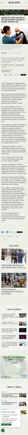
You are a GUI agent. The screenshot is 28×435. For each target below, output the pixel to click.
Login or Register (6, 424)
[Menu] (1, 2)
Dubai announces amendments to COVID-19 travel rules (12, 291)
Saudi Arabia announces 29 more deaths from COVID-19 (13, 266)
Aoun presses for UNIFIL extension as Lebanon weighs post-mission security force (10, 316)
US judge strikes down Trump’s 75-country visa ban (10, 322)
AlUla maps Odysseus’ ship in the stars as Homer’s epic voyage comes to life (9, 330)
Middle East (4, 392)
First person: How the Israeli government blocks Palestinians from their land (10, 395)
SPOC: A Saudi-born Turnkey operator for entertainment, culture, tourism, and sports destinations (10, 344)
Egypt (5, 239)
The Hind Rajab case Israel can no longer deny (9, 403)
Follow (24, 74)
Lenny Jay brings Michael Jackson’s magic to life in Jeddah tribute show (9, 337)
